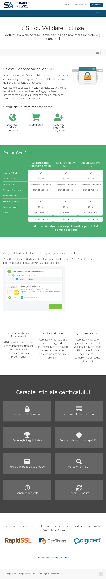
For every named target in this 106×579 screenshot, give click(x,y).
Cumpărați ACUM (40, 219)
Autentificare (80, 4)
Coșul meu (96, 5)
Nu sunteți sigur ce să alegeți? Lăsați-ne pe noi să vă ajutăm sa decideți (67, 228)
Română (67, 4)
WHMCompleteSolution (58, 557)
